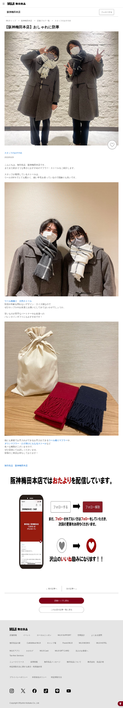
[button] (3, 3)
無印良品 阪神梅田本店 (16, 465)
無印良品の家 (15, 643)
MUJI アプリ (15, 651)
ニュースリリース (17, 662)
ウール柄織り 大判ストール (18, 301)
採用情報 (34, 662)
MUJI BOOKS (84, 643)
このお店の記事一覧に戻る (61, 610)
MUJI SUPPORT (64, 635)
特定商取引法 (56, 677)
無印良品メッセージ (52, 662)
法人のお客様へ (82, 651)
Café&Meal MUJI (34, 643)
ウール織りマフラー (58, 440)
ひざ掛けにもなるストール (33, 443)
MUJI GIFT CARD (62, 651)
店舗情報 (13, 635)
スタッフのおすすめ (13, 153)
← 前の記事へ (51, 589)
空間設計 (81, 635)
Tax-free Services (17, 656)
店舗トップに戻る (61, 601)
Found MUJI (67, 643)
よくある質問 (96, 635)
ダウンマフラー (11, 443)
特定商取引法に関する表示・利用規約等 (26, 667)
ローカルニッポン (44, 635)
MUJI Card (44, 651)
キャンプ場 (51, 643)
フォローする (106, 12)
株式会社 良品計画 (96, 662)
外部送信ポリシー (39, 677)
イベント (26, 635)
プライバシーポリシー (19, 677)
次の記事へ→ (71, 589)
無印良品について (74, 662)
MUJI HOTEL (101, 643)
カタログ (29, 651)
